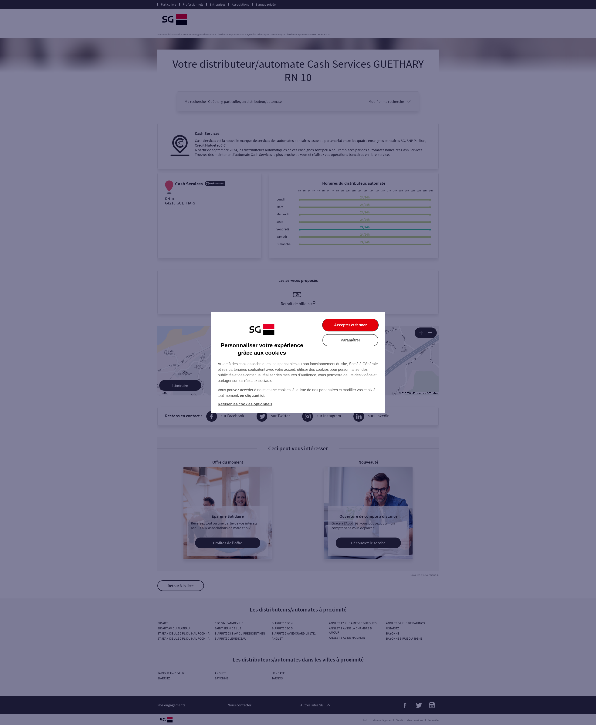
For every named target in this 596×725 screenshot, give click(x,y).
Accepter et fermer (350, 325)
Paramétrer (350, 340)
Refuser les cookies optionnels (245, 404)
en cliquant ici (252, 395)
